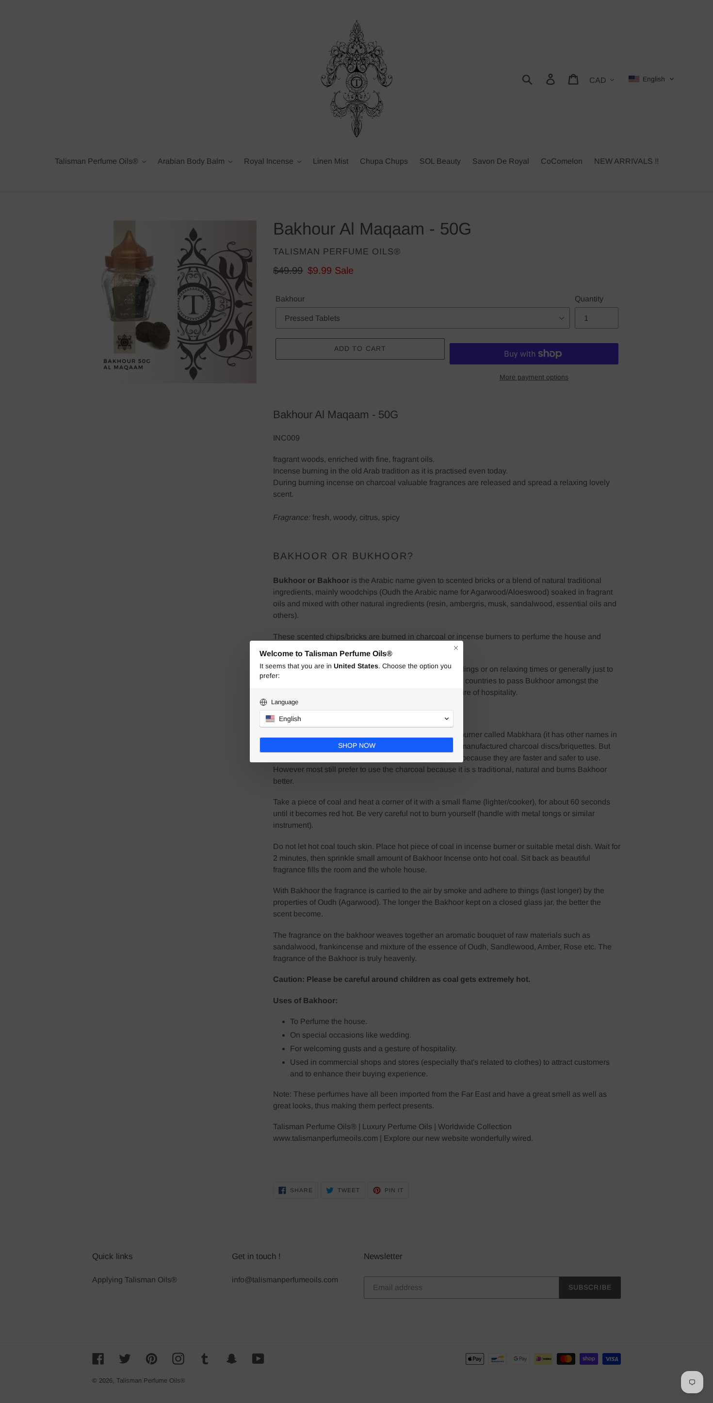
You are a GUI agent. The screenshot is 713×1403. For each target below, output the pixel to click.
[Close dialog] (456, 648)
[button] (356, 718)
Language (284, 702)
